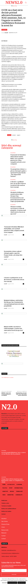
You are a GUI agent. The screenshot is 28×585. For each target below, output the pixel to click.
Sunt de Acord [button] (21, 582)
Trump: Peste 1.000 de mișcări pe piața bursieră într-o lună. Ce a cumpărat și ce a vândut (12, 480)
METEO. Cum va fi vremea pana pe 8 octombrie (6, 394)
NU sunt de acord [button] (12, 582)
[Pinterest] (21, 40)
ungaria (18, 135)
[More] (25, 40)
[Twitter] (18, 40)
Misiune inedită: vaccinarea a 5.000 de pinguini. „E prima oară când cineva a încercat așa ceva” (18, 210)
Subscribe (14, 574)
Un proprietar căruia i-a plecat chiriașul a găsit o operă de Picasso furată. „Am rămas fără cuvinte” (18, 172)
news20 (6, 32)
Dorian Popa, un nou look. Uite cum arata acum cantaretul (21, 394)
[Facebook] (15, 40)
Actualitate (4, 29)
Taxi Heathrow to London (7, 377)
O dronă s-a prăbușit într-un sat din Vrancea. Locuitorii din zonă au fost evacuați (14, 279)
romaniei (14, 135)
